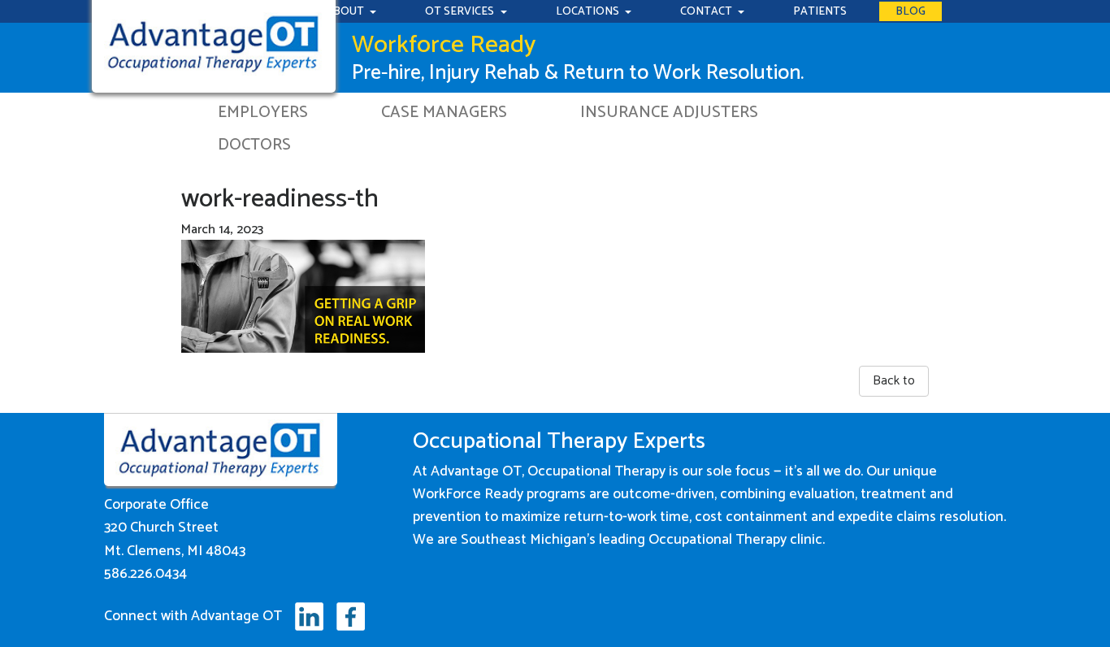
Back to (894, 381)
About (346, 11)
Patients (820, 11)
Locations (589, 11)
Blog (910, 11)
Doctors (254, 145)
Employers (263, 112)
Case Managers (444, 112)
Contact (707, 11)
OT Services (460, 11)
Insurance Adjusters (669, 112)
